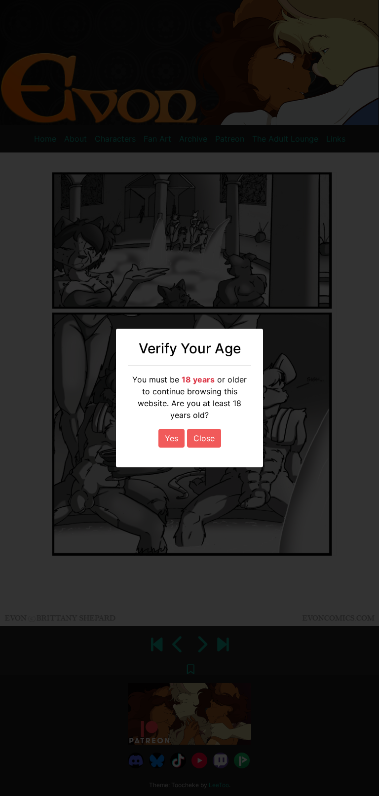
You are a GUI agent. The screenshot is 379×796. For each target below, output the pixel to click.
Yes (171, 438)
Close (204, 438)
